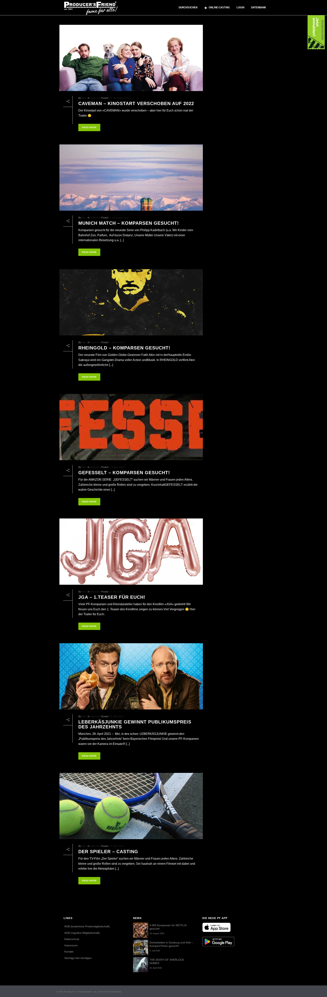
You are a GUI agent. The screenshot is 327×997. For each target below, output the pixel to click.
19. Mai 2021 (116, 591)
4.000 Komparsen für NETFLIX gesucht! (168, 927)
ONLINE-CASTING (219, 7)
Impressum (71, 945)
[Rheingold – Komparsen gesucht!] (131, 302)
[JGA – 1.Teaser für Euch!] (131, 551)
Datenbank (258, 7)
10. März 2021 (116, 846)
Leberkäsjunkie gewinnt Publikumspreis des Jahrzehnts (134, 724)
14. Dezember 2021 (119, 98)
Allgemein (95, 98)
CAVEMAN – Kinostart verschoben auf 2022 (136, 103)
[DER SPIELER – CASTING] (131, 806)
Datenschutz (71, 939)
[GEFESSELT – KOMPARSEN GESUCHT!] (131, 427)
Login (240, 7)
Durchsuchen (188, 7)
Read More (89, 127)
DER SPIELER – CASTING (108, 851)
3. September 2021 (119, 217)
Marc (84, 98)
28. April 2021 (116, 716)
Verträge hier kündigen (78, 958)
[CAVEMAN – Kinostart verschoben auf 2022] (131, 58)
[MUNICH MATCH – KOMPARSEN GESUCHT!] (131, 177)
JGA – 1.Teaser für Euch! (111, 597)
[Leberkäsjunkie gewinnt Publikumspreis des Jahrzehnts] (131, 676)
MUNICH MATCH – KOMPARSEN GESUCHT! (128, 223)
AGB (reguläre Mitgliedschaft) (82, 932)
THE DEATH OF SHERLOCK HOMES (166, 961)
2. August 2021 (117, 342)
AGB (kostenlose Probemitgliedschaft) (87, 926)
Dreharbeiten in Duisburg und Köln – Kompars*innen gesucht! (171, 944)
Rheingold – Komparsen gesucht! (124, 347)
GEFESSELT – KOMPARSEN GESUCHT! (124, 472)
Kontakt (68, 951)
